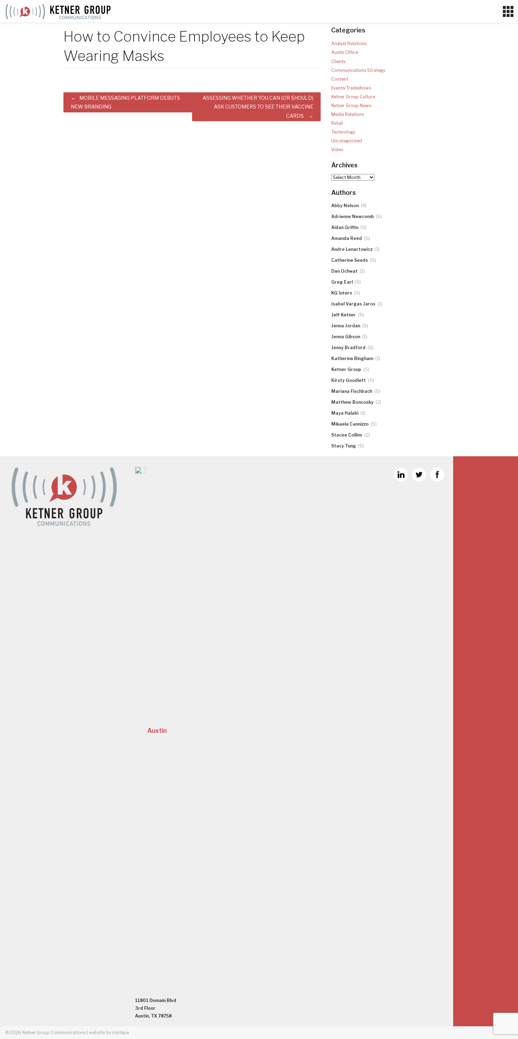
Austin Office (344, 52)
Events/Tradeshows (351, 88)
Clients (338, 61)
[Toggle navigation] (508, 11)
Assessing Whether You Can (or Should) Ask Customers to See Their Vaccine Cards (258, 106)
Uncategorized (346, 140)
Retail (337, 123)
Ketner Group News (351, 105)
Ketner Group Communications (54, 1032)
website (97, 1032)
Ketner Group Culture (353, 96)
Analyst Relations (348, 43)
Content (339, 79)
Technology (343, 132)
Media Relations (347, 114)
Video (337, 149)
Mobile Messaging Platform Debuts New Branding (125, 102)
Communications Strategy (358, 70)
